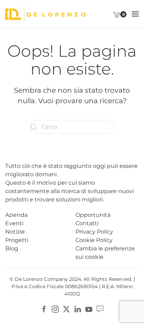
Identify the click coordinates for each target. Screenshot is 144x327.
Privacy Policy (94, 231)
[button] (135, 14)
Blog (11, 248)
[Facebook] (44, 308)
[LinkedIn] (77, 308)
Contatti (87, 223)
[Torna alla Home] (45, 14)
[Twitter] (66, 308)
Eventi (14, 223)
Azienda (16, 215)
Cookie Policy (94, 240)
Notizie (15, 231)
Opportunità (92, 215)
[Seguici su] (100, 308)
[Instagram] (55, 308)
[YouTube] (89, 308)
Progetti (16, 240)
